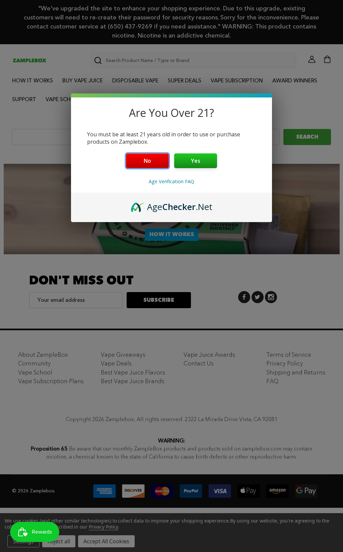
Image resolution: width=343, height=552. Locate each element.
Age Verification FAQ (171, 181)
